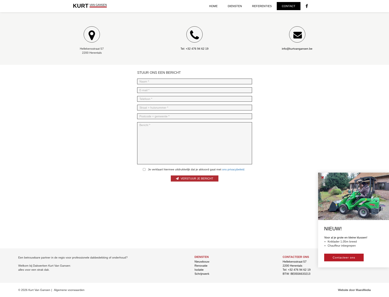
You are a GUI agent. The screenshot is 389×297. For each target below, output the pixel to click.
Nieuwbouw (201, 261)
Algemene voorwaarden (69, 290)
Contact (288, 6)
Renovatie (200, 265)
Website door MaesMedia (354, 290)
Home (213, 6)
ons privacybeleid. (233, 169)
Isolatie (199, 269)
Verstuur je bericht (197, 178)
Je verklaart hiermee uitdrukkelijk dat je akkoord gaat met (196, 169)
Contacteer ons (344, 257)
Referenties (262, 6)
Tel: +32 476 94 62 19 (297, 269)
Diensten (235, 6)
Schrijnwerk (201, 273)
